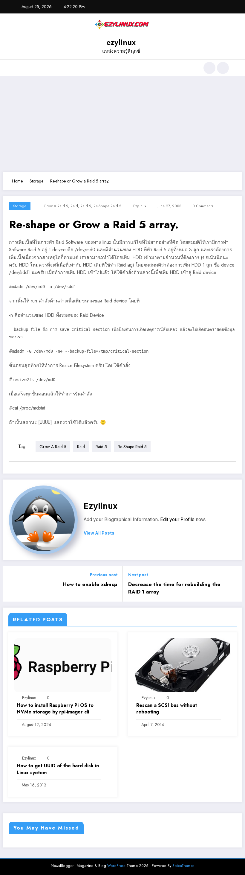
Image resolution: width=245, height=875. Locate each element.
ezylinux (121, 42)
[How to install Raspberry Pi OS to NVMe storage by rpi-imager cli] (62, 665)
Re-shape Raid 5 (107, 206)
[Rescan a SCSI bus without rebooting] (182, 665)
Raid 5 (85, 206)
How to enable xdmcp (90, 584)
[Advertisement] (122, 124)
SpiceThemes (183, 865)
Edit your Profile (177, 519)
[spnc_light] (223, 68)
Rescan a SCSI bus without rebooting (166, 708)
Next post (138, 574)
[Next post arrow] (234, 584)
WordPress (116, 865)
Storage (19, 206)
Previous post (103, 574)
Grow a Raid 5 (56, 206)
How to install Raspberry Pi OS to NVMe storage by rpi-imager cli (55, 708)
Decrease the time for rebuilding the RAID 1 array (174, 588)
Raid (74, 206)
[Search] (209, 67)
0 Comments (202, 206)
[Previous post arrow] (11, 584)
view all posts (99, 533)
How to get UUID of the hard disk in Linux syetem (58, 769)
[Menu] (19, 68)
